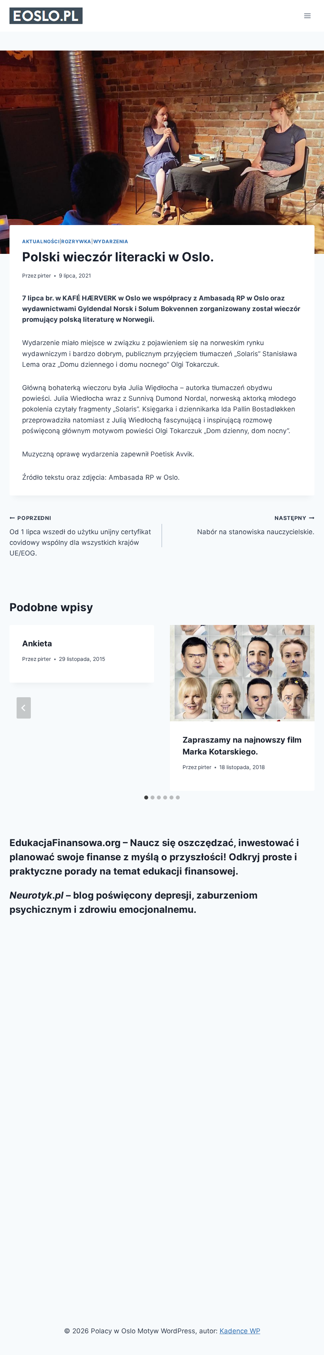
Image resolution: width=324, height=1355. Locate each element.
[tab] (146, 797)
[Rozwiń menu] (307, 15)
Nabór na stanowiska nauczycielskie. (256, 525)
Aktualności (41, 241)
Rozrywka (76, 241)
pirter (44, 275)
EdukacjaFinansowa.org (65, 842)
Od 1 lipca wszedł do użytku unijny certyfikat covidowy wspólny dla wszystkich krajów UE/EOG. (80, 536)
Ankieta (37, 643)
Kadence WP (240, 1331)
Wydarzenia (110, 241)
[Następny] (300, 708)
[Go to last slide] (24, 708)
